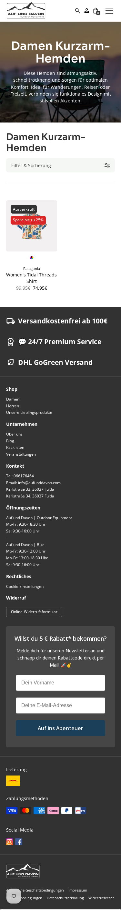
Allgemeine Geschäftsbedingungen (35, 890)
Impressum (77, 890)
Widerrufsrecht (101, 897)
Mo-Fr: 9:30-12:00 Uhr (25, 551)
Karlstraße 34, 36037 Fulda (30, 496)
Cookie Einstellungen (25, 586)
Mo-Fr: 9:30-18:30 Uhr (25, 524)
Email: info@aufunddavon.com (33, 482)
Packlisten (15, 447)
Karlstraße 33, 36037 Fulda (30, 489)
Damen (12, 399)
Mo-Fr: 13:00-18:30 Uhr (27, 558)
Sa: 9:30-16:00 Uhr (22, 531)
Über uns (14, 434)
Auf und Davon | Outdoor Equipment (39, 517)
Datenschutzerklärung (65, 897)
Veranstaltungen (21, 454)
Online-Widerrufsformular (34, 611)
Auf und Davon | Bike (25, 544)
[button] (95, 10)
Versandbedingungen (24, 897)
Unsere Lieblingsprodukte (29, 412)
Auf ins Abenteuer (60, 728)
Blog (10, 441)
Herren (12, 406)
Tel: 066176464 (20, 476)
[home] (40, 10)
